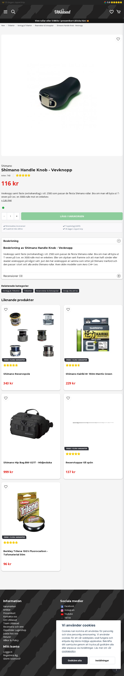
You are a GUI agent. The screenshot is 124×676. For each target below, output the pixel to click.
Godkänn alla (75, 660)
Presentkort (9, 613)
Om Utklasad (10, 619)
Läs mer (7, 200)
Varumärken (9, 606)
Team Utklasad (11, 623)
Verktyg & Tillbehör (25, 25)
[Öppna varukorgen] (118, 12)
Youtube (69, 613)
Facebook (69, 606)
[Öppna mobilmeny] (5, 12)
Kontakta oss (10, 616)
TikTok (68, 617)
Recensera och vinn (13, 626)
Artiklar (6, 609)
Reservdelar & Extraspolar (44, 25)
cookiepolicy (69, 651)
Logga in (7, 651)
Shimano (6, 166)
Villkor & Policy (11, 640)
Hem (3, 25)
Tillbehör (11, 25)
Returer (7, 636)
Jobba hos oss (10, 633)
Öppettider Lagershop (14, 630)
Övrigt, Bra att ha (70, 290)
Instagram (69, 610)
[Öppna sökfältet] (13, 12)
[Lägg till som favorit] (111, 12)
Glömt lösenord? (12, 658)
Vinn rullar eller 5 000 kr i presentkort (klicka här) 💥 (62, 20)
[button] (118, 39)
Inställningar (102, 660)
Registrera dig (10, 655)
